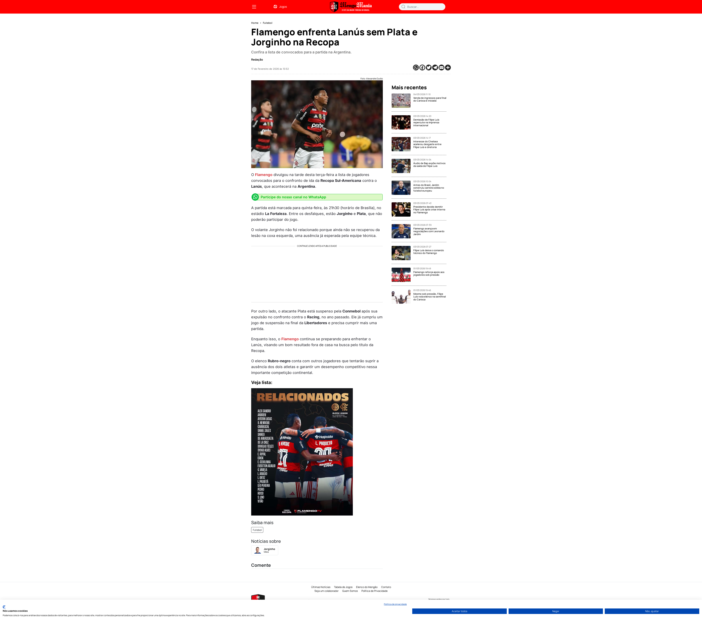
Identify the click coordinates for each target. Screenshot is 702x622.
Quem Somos (350, 591)
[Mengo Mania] (351, 6)
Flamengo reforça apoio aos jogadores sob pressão (428, 273)
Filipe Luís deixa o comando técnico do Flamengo (428, 252)
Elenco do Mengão (367, 587)
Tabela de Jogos (343, 587)
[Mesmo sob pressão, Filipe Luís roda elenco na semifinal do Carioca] (402, 296)
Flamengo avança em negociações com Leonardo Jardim (428, 231)
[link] (254, 7)
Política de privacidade (395, 604)
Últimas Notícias (320, 587)
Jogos (283, 7)
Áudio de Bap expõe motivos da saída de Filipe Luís (429, 165)
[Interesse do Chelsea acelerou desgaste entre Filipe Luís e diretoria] (402, 144)
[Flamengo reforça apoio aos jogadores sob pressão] (402, 275)
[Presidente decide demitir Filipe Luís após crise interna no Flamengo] (402, 209)
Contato (386, 587)
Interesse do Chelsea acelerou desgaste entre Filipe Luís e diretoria (427, 144)
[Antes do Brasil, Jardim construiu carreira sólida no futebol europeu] (402, 188)
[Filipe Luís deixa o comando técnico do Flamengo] (402, 253)
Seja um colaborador (326, 591)
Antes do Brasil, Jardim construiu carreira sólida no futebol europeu (428, 187)
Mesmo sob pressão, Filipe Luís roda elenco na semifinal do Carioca (429, 296)
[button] (403, 7)
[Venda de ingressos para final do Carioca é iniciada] (402, 100)
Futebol (267, 23)
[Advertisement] (317, 273)
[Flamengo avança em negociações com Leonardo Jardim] (402, 231)
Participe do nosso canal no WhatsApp (293, 197)
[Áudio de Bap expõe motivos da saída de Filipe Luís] (402, 166)
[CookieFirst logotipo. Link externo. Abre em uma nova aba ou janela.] (4, 607)
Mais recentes (409, 87)
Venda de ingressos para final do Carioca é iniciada (429, 99)
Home (254, 23)
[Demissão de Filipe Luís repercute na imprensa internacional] (402, 122)
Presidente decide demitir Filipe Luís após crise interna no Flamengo (429, 209)
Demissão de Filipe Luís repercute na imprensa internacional (426, 122)
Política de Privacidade (374, 591)
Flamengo (263, 175)
